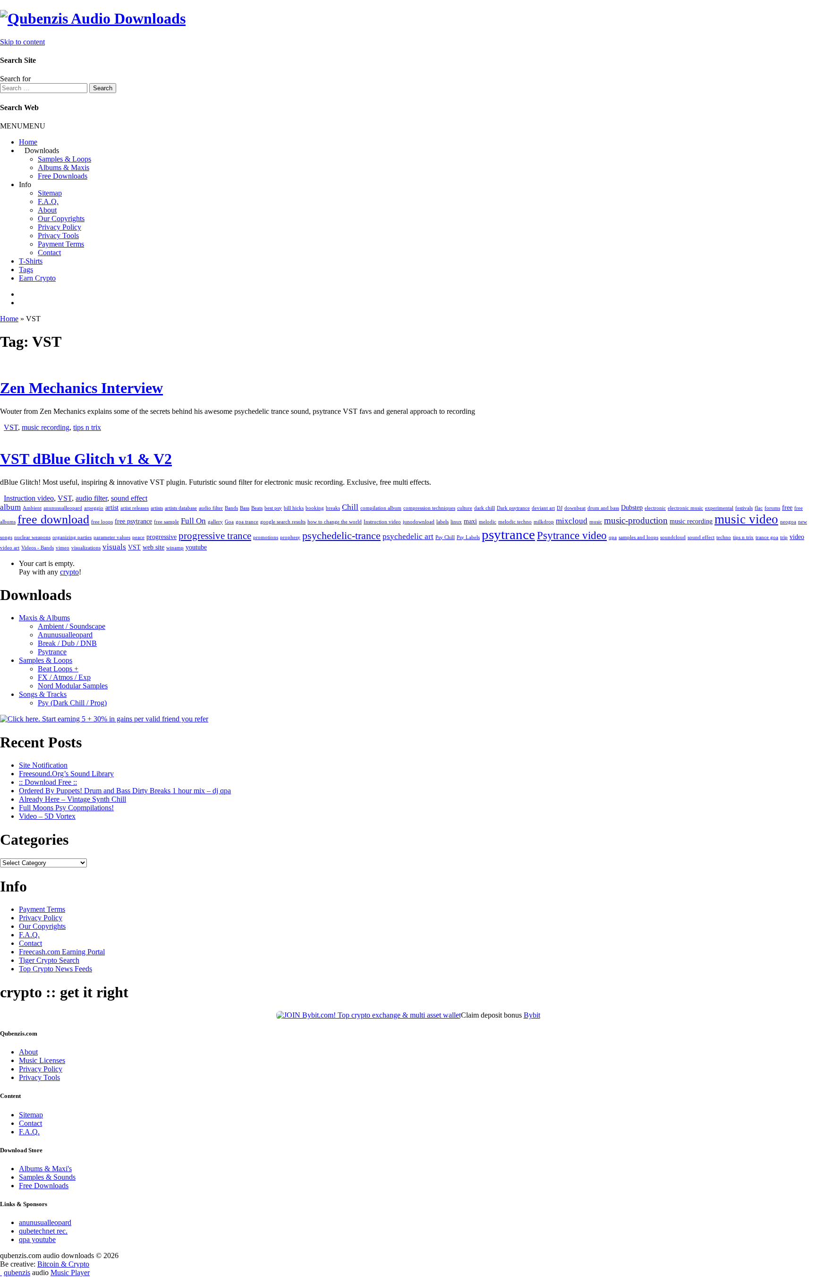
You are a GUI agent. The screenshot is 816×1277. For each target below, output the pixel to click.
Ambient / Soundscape (71, 626)
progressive (161, 536)
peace (138, 537)
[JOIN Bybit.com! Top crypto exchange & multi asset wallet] (368, 1015)
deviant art (543, 508)
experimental (719, 508)
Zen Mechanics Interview (81, 387)
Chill (350, 507)
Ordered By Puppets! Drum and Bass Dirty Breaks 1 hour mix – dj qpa (125, 791)
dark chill (484, 508)
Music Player (70, 1272)
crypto (69, 572)
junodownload (418, 521)
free (787, 507)
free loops (102, 521)
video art (9, 547)
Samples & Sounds (47, 1177)
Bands (231, 508)
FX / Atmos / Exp (64, 677)
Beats (257, 508)
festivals (744, 508)
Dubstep (632, 507)
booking (315, 508)
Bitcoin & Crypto (63, 1264)
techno (723, 537)
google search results (283, 521)
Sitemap (50, 193)
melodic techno (515, 521)
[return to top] (1, 1272)
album (10, 507)
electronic (655, 508)
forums (772, 508)
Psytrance (52, 652)
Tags (26, 270)
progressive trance (214, 535)
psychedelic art (408, 536)
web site (153, 547)
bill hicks (294, 508)
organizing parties (72, 537)
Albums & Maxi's (45, 1169)
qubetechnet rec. (43, 1231)
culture (464, 508)
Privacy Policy (59, 227)
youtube (196, 547)
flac (759, 508)
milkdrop (544, 521)
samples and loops (638, 537)
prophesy (290, 537)
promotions (265, 537)
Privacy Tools (58, 235)
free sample (166, 521)
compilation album (380, 508)
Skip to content (22, 42)
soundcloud (673, 537)
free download (53, 519)
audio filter (91, 498)
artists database (181, 508)
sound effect (129, 498)
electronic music (685, 508)
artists (157, 508)
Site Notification (43, 765)
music (595, 521)
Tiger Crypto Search (49, 960)
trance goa (767, 537)
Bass (244, 508)
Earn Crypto (37, 278)
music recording (45, 427)
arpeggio (93, 508)
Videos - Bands (37, 547)
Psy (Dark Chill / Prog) (72, 703)
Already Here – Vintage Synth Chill (72, 799)
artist (112, 507)
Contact (49, 253)
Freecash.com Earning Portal (62, 952)
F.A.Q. (48, 201)
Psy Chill (445, 537)
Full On (193, 520)
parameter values (112, 537)
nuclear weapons (32, 537)
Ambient (32, 508)
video (797, 536)
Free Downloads (62, 176)
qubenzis (17, 1272)
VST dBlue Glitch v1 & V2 (86, 458)
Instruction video (29, 498)
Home (28, 142)
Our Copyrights (61, 218)
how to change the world (334, 521)
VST (11, 427)
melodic (487, 521)
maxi (470, 521)
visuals (114, 546)
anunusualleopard (62, 508)
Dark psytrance (513, 508)
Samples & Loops (64, 159)
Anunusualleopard (65, 635)
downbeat (575, 508)
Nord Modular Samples (73, 686)
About (47, 210)
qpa (613, 537)
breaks (333, 508)
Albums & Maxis (63, 167)
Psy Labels (468, 537)
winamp (175, 547)
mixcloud (571, 520)
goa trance (247, 521)
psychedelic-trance (341, 535)
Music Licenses (42, 1060)
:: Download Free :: (48, 782)
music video (746, 519)
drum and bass (603, 508)
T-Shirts (30, 261)
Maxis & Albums (44, 618)
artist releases (134, 508)
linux (456, 521)
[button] (22, 126)
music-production (636, 520)
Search (102, 88)
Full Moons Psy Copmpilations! (66, 808)
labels (442, 521)
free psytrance (133, 521)
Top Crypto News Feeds (55, 969)
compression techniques (429, 508)
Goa (229, 521)
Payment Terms (61, 244)
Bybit (532, 1015)
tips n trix (87, 427)
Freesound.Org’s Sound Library (66, 774)
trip (784, 537)
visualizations (86, 547)
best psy (273, 508)
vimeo (62, 547)
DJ (559, 508)
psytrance (508, 534)
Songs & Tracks (43, 694)
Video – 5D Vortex (47, 816)
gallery (215, 521)
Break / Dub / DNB (67, 643)
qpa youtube (37, 1239)
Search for (15, 79)
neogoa (788, 521)
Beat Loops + (58, 669)
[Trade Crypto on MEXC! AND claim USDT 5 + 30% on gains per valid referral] (104, 719)
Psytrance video (572, 535)
